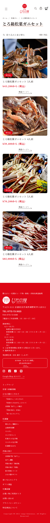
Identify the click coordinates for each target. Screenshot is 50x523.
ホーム (5, 18)
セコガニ (8, 431)
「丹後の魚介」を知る (13, 410)
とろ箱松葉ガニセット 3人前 (18, 81)
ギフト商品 (7, 484)
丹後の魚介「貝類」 (12, 467)
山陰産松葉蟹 (9, 427)
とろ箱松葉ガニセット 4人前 (18, 139)
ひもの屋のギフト (11, 474)
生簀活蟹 (6, 489)
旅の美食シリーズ (11, 471)
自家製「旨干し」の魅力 (13, 406)
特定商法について (10, 507)
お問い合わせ (8, 498)
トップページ (8, 384)
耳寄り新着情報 (9, 389)
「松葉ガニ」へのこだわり (14, 399)
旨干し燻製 (9, 460)
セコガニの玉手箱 (11, 442)
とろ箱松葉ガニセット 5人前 (18, 196)
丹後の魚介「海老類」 (13, 463)
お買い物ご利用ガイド (12, 493)
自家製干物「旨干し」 (13, 456)
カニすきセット (10, 435)
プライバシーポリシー (12, 503)
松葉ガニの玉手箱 (11, 438)
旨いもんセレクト (10, 479)
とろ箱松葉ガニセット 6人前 (18, 254)
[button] (7, 9)
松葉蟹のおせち (10, 446)
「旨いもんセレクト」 (13, 413)
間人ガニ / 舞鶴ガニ (12, 424)
